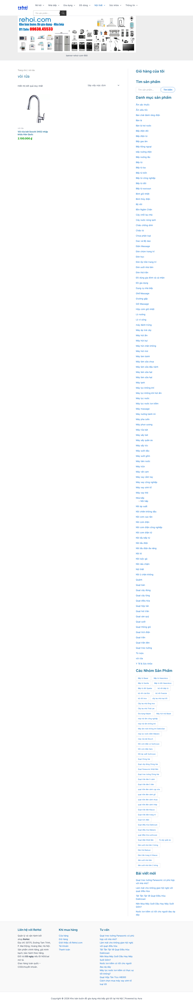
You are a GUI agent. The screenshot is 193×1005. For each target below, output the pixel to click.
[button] (42, 5)
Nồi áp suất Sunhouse (146, 754)
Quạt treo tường (144, 648)
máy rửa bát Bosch (145, 739)
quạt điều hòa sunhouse (147, 835)
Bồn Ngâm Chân (144, 209)
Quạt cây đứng (143, 590)
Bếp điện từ (141, 136)
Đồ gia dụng (142, 283)
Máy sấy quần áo (144, 440)
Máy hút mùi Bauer (163, 714)
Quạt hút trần (142, 611)
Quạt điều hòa (143, 600)
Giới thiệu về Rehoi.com (70, 942)
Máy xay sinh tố (144, 487)
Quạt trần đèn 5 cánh (146, 779)
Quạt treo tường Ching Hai (148, 774)
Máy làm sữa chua (145, 361)
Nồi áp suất (141, 506)
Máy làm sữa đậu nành (147, 367)
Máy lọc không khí (145, 387)
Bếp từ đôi (141, 183)
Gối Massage (142, 304)
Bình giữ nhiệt (142, 193)
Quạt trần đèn (143, 642)
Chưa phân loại (143, 235)
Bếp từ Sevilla (143, 683)
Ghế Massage (142, 293)
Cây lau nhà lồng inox (146, 704)
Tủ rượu (140, 653)
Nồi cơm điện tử (144, 532)
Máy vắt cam (142, 471)
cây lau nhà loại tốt (159, 698)
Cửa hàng (63, 935)
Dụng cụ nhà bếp (144, 288)
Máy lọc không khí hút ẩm (149, 393)
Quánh (139, 579)
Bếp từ (139, 162)
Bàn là (139, 120)
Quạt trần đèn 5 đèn (146, 784)
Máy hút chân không (146, 346)
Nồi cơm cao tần (144, 516)
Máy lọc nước (142, 398)
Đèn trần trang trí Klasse (147, 855)
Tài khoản (63, 946)
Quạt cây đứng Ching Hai (148, 764)
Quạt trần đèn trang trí (147, 815)
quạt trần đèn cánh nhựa (147, 800)
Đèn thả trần (142, 272)
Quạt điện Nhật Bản (145, 840)
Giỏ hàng (63, 939)
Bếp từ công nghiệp (145, 178)
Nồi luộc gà (141, 558)
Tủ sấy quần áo (165, 840)
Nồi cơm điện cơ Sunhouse (148, 744)
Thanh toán (64, 949)
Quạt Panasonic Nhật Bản (148, 769)
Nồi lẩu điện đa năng (146, 548)
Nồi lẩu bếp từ (143, 537)
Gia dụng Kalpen (144, 714)
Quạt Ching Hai (144, 759)
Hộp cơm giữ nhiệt (145, 309)
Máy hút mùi (142, 351)
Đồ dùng (83, 5)
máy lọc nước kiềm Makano (149, 734)
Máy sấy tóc (142, 445)
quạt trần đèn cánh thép (147, 805)
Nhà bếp (52, 5)
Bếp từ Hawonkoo (161, 678)
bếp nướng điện (144, 152)
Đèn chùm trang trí (145, 251)
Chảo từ (140, 230)
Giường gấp (142, 298)
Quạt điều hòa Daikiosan (147, 825)
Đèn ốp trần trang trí (146, 262)
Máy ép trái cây (143, 330)
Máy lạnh (140, 382)
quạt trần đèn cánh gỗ (147, 795)
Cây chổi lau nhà (144, 214)
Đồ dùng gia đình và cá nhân (150, 277)
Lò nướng (140, 314)
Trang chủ (22, 70)
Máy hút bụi (142, 340)
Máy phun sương (144, 424)
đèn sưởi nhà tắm (145, 860)
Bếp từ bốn (141, 172)
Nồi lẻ (139, 553)
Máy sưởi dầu (142, 450)
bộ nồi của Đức (144, 693)
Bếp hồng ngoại (144, 146)
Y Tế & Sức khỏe (144, 663)
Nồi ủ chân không (144, 574)
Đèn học (140, 256)
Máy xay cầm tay (144, 477)
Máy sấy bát (142, 435)
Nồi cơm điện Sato (145, 749)
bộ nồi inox (142, 698)
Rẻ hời (38, 5)
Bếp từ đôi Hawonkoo (162, 683)
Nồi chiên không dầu (146, 511)
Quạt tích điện (143, 632)
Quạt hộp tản (142, 606)
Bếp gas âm (142, 141)
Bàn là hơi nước (143, 125)
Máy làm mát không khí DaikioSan (151, 729)
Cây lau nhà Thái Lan (146, 709)
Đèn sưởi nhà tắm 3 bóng (148, 845)
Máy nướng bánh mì (146, 414)
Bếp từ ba (141, 167)
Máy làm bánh (143, 356)
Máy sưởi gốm (143, 456)
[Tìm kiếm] (63, 13)
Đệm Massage (143, 246)
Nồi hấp (144, 501)
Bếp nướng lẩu (143, 157)
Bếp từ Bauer (143, 678)
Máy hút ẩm (142, 335)
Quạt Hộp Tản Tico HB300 (113, 977)
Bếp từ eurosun (143, 188)
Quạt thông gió (143, 627)
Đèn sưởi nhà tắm (144, 267)
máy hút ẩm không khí (147, 724)
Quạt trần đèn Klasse (146, 810)
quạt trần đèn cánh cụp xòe (149, 789)
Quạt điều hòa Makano (147, 830)
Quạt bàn (140, 585)
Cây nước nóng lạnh (146, 220)
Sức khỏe (114, 5)
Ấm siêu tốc (142, 110)
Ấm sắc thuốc (143, 104)
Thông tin (130, 5)
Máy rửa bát (142, 429)
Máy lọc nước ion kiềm (147, 403)
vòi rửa (139, 658)
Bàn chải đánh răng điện (148, 115)
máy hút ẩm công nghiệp (148, 719)
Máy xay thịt (142, 492)
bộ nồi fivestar (161, 693)
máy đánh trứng (144, 325)
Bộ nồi (139, 204)
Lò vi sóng (141, 319)
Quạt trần (140, 637)
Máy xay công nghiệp (146, 482)
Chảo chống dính (144, 225)
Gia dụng (67, 5)
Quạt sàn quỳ (142, 616)
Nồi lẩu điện (142, 543)
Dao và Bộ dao (143, 241)
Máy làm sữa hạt (144, 372)
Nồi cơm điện (142, 522)
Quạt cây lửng (143, 595)
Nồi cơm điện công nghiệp (149, 527)
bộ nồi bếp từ (163, 688)
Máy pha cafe (142, 419)
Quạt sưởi (140, 621)
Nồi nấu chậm (143, 564)
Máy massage (143, 408)
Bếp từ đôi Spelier (145, 688)
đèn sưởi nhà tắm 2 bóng (148, 865)
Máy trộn (140, 466)
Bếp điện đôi (142, 131)
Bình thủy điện (143, 199)
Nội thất (99, 5)
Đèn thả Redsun (144, 850)
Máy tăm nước (143, 461)
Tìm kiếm (167, 89)
